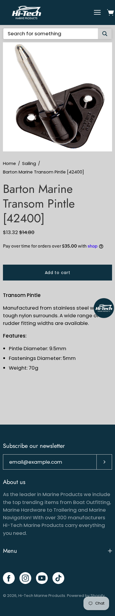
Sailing (29, 163)
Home (9, 163)
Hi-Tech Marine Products (41, 595)
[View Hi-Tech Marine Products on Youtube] (42, 578)
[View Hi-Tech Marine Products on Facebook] (9, 578)
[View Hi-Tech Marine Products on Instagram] (25, 578)
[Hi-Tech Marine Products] (26, 12)
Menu (10, 551)
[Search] (105, 33)
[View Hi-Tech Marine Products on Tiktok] (58, 578)
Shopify (98, 595)
